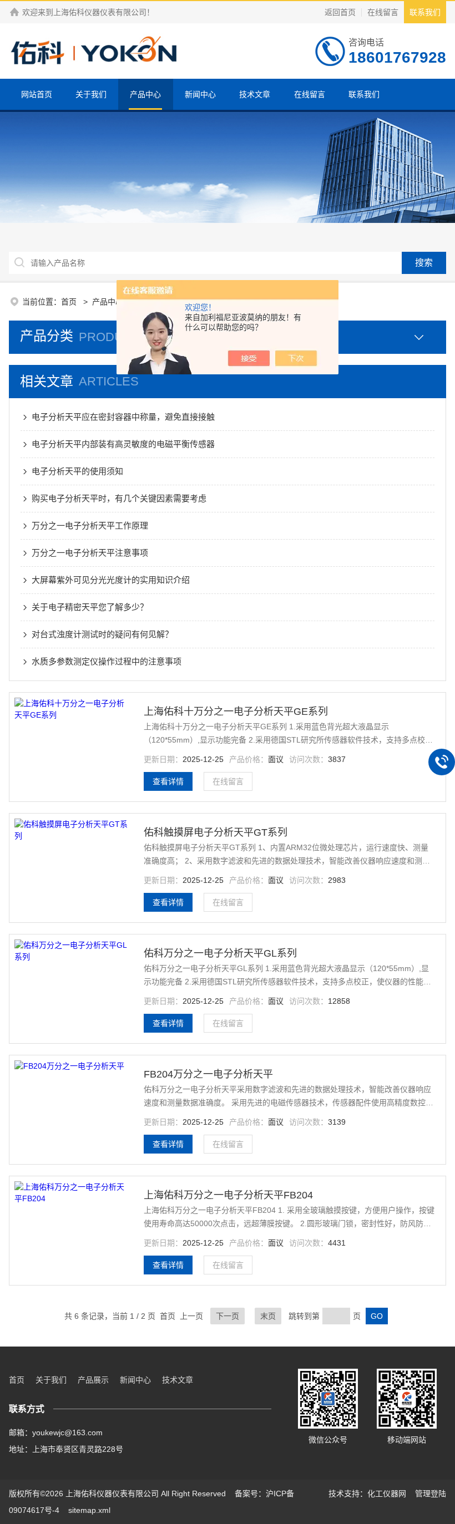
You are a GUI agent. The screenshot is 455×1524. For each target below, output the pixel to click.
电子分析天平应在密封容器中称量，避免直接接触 (123, 416)
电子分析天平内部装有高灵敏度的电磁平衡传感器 (123, 444)
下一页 (227, 1316)
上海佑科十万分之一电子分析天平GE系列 (236, 711)
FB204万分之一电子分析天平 (208, 1074)
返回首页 (340, 12)
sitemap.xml (89, 1510)
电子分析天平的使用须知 (77, 471)
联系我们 (425, 12)
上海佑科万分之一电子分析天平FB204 (228, 1195)
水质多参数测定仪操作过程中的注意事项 (106, 661)
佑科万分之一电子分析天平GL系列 (220, 953)
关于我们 (91, 94)
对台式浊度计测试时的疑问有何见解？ (102, 634)
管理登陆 (430, 1493)
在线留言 (382, 12)
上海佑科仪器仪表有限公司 (99, 12)
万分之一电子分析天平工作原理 (90, 525)
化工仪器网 (386, 1493)
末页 (268, 1316)
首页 (70, 301)
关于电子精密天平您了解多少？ (90, 607)
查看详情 (168, 781)
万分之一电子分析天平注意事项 (90, 552)
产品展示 (93, 1379)
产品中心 (145, 94)
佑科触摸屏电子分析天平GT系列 (215, 832)
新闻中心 (200, 94)
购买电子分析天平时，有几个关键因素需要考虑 (119, 498)
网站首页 (36, 94)
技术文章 (254, 94)
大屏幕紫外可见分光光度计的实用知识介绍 (111, 580)
